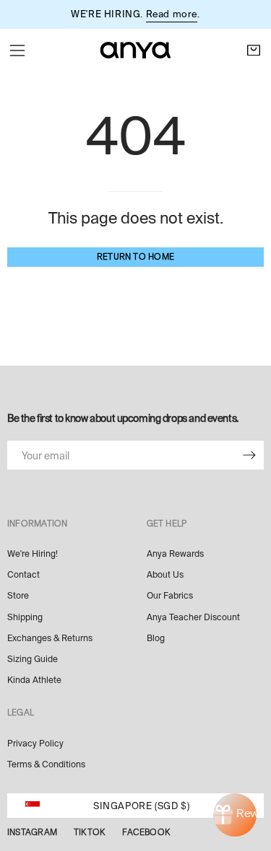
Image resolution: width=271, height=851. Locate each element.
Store (18, 595)
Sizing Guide (32, 659)
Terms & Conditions (46, 764)
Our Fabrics (170, 595)
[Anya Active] (136, 50)
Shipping (25, 617)
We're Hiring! (32, 554)
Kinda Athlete (34, 680)
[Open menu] (17, 50)
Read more (171, 14)
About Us (165, 575)
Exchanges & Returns (50, 638)
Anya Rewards (175, 554)
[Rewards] (235, 815)
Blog (156, 638)
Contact (23, 575)
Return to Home (135, 256)
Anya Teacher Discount (193, 617)
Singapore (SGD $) (141, 806)
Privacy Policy (35, 743)
